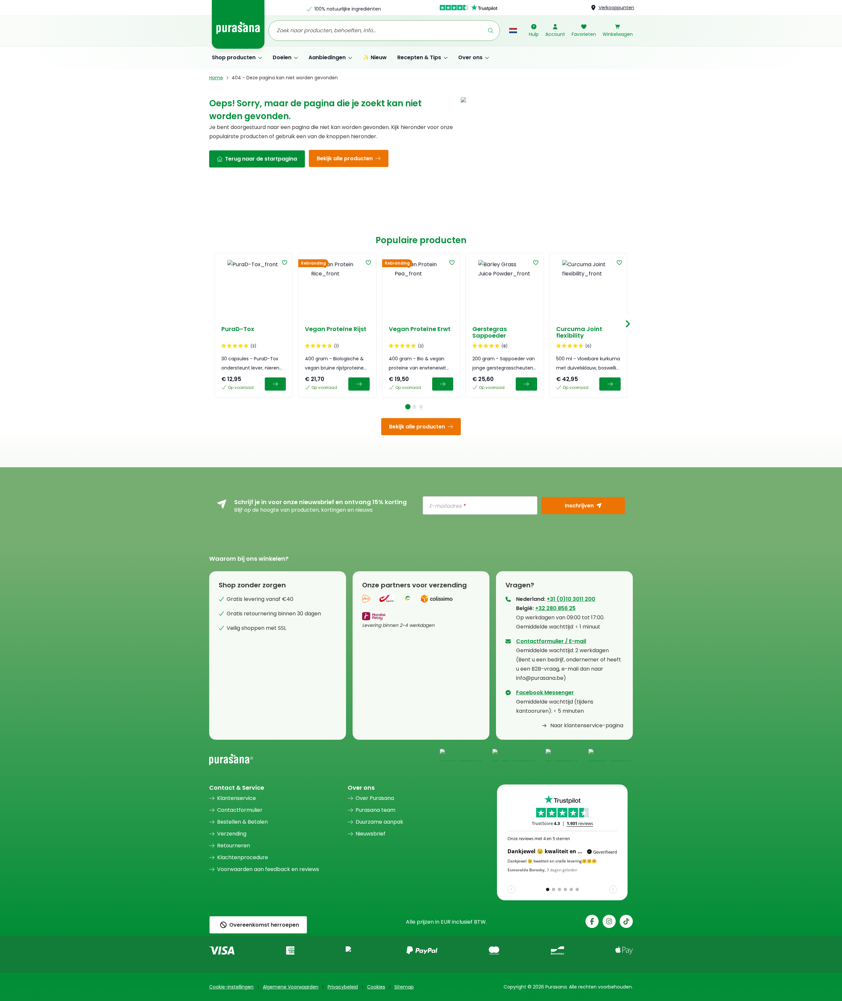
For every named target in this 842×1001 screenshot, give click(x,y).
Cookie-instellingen (231, 987)
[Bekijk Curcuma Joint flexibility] (610, 384)
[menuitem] (237, 57)
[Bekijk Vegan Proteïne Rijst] (359, 384)
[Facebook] (592, 921)
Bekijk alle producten (345, 158)
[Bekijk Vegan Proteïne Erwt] (443, 384)
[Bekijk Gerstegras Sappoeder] (526, 384)
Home (216, 77)
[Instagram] (609, 921)
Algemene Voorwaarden (290, 987)
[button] (284, 262)
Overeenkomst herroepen (264, 924)
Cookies (376, 987)
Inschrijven (579, 505)
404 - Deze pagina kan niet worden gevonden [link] (285, 77)
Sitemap (404, 987)
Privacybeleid (343, 987)
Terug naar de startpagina (261, 159)
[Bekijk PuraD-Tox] (275, 384)
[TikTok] (626, 921)
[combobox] (384, 30)
